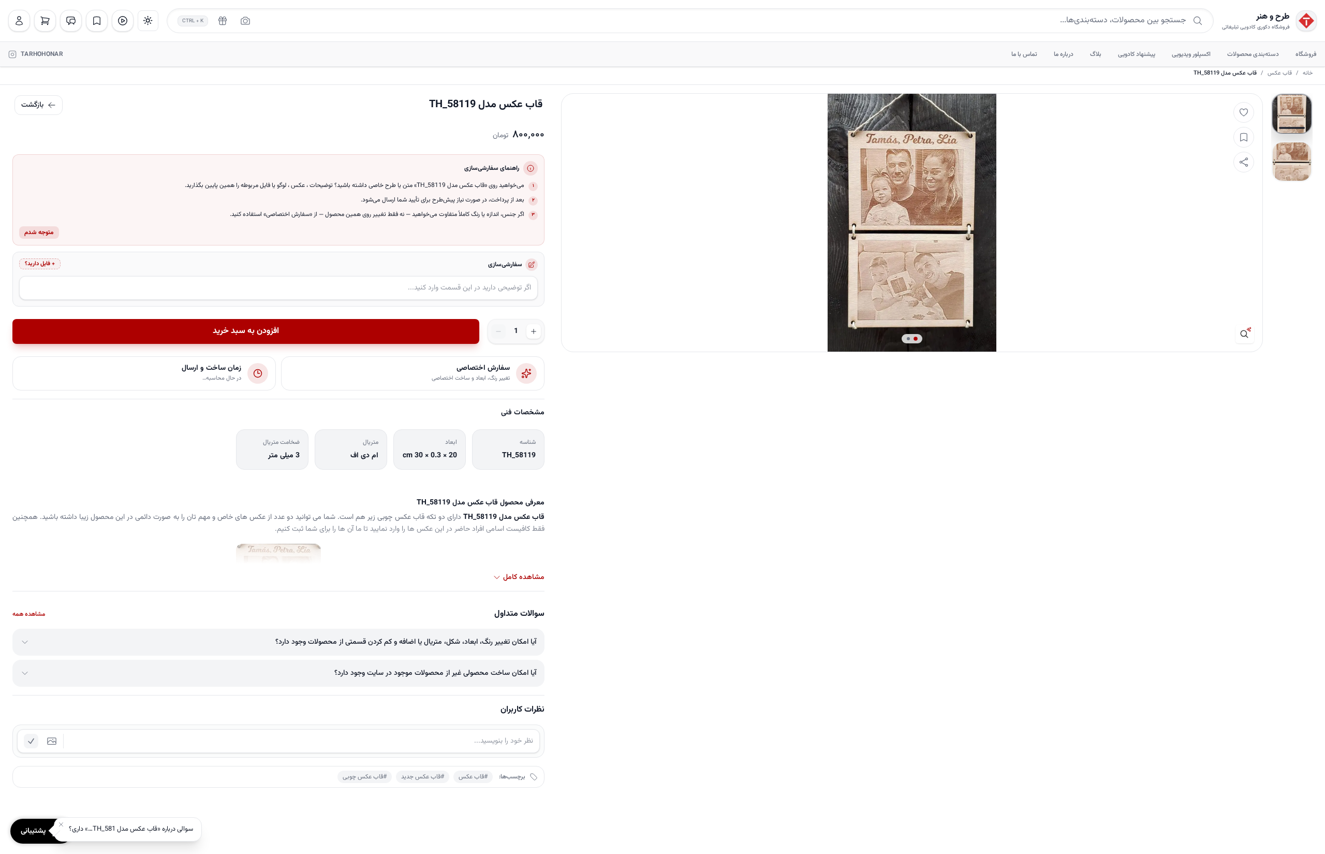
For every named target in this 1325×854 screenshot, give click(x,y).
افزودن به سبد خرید (246, 331)
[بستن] (61, 824)
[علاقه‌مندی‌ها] (97, 21)
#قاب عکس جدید (422, 776)
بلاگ (1095, 54)
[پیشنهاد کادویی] (222, 20)
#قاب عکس (473, 776)
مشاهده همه (28, 614)
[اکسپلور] (123, 21)
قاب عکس (1280, 73)
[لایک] (1243, 112)
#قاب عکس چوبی (365, 776)
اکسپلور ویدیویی (1191, 54)
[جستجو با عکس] (245, 20)
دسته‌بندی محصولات (1253, 54)
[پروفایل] (19, 21)
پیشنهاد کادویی (1136, 54)
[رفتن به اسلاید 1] (1292, 114)
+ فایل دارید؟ (40, 263)
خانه (1308, 73)
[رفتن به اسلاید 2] (1292, 161)
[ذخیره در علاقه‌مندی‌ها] (1243, 137)
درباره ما (1063, 54)
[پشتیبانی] (71, 21)
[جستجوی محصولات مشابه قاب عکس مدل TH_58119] (1244, 334)
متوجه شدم (39, 232)
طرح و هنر (1273, 17)
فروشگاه (1306, 54)
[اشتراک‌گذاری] (1243, 162)
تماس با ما (1024, 54)
